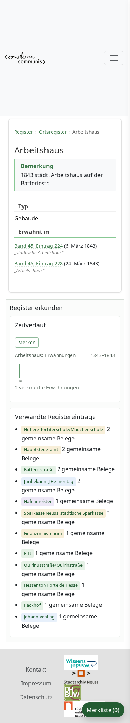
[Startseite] (25, 58)
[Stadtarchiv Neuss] (81, 676)
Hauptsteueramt (41, 450)
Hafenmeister (38, 501)
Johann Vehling (39, 617)
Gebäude (26, 218)
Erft (27, 553)
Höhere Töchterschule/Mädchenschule (63, 430)
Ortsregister (53, 132)
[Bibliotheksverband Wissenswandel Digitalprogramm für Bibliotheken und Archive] (81, 661)
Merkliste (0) (103, 710)
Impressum (36, 683)
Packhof (32, 605)
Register (23, 132)
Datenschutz (36, 697)
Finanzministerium (43, 533)
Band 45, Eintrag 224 (38, 245)
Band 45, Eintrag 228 (38, 263)
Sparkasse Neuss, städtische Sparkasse (63, 513)
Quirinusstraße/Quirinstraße (53, 565)
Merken (26, 342)
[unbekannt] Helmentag (48, 481)
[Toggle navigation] (113, 58)
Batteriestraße (38, 470)
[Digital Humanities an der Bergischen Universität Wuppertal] (72, 691)
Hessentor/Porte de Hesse (51, 585)
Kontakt (36, 669)
